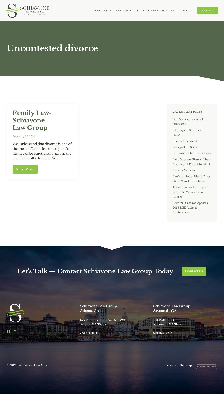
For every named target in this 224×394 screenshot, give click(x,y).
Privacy (170, 365)
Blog (186, 10)
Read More (25, 169)
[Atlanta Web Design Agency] (206, 367)
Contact (208, 10)
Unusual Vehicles (184, 170)
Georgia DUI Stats (185, 147)
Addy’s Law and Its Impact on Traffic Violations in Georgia (190, 192)
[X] (15, 331)
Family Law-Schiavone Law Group (32, 120)
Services (100, 10)
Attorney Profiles (158, 10)
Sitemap (186, 365)
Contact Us (194, 271)
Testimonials (127, 10)
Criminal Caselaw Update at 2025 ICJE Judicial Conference (191, 207)
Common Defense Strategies (192, 153)
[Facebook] (8, 331)
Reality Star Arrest (185, 141)
